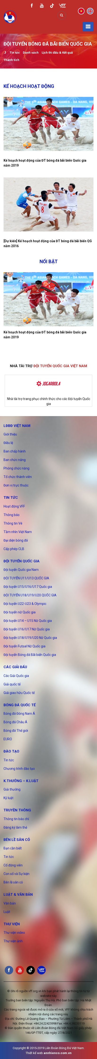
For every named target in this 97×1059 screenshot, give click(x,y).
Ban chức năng (15, 460)
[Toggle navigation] (88, 26)
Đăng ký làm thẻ (15, 827)
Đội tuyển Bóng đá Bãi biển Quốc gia (30, 655)
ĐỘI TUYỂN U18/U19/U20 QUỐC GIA (30, 595)
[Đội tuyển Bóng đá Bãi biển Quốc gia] (5, 53)
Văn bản (10, 903)
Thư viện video (14, 932)
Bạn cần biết (13, 848)
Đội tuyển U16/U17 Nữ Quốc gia (27, 629)
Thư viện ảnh (13, 941)
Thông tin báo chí (16, 819)
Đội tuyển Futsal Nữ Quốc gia (24, 646)
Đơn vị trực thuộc (16, 485)
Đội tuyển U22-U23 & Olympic (25, 604)
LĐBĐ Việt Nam (17, 426)
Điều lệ (8, 443)
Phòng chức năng (16, 468)
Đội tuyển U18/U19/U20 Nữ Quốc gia (30, 638)
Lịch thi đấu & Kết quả (57, 52)
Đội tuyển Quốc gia (22, 561)
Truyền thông (17, 810)
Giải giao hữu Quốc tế (19, 693)
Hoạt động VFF (14, 506)
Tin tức (15, 52)
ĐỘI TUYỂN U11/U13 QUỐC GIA (26, 578)
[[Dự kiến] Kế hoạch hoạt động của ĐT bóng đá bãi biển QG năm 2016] (48, 204)
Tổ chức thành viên (18, 477)
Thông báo (12, 515)
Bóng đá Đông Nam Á (19, 713)
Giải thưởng (12, 789)
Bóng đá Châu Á (15, 722)
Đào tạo (11, 751)
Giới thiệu (10, 434)
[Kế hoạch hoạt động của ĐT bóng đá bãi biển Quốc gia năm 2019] (48, 124)
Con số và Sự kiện (16, 874)
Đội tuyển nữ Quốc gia (20, 612)
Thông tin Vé (13, 523)
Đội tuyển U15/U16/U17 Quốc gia (28, 587)
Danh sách (31, 52)
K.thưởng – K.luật (21, 781)
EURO (8, 739)
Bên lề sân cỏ (17, 840)
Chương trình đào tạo (19, 769)
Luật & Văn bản (18, 894)
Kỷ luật (8, 798)
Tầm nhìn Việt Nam (18, 532)
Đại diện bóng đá (16, 540)
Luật (7, 912)
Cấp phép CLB (14, 549)
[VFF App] (62, 6)
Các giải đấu (15, 667)
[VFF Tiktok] (52, 6)
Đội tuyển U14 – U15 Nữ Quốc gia (28, 621)
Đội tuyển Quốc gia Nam (21, 570)
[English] (90, 11)
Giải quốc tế (12, 684)
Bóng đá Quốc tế (20, 705)
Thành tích (11, 60)
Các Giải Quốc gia (16, 676)
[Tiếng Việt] (81, 11)
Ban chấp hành (15, 451)
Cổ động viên (13, 865)
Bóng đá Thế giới (16, 730)
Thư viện (12, 924)
